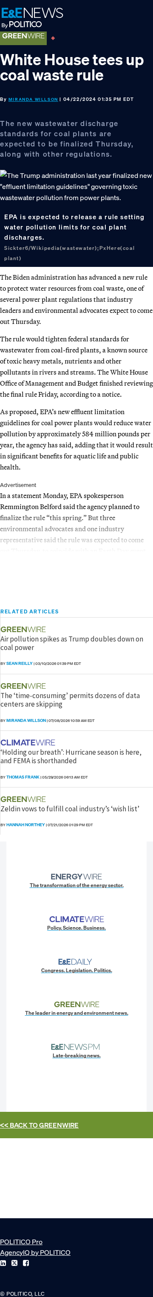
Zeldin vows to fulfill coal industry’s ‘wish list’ (69, 808)
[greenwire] (24, 629)
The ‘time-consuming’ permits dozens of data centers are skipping (70, 700)
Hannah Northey (25, 824)
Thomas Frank (23, 777)
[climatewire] (28, 742)
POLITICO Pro (21, 1241)
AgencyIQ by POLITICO (35, 1252)
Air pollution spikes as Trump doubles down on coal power (71, 643)
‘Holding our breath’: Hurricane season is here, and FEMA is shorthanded (71, 756)
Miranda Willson (33, 99)
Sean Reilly (19, 663)
